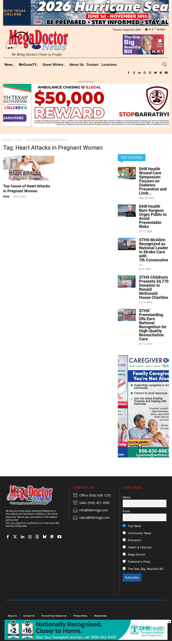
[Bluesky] (155, 73)
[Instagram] (144, 73)
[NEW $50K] (86, 105)
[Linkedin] (139, 73)
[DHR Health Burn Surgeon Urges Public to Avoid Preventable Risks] (127, 210)
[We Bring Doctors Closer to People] (36, 495)
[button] (164, 64)
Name (126, 497)
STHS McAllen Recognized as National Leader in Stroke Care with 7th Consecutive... (153, 251)
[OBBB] (143, 44)
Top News (134, 526)
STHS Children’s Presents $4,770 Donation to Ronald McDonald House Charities (153, 287)
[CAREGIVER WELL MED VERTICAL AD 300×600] (143, 406)
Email (126, 511)
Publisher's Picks (138, 561)
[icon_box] (92, 495)
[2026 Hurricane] (86, 12)
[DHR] (86, 639)
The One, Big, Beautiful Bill (145, 569)
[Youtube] (166, 73)
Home (7, 140)
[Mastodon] (160, 73)
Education (134, 540)
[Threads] (150, 73)
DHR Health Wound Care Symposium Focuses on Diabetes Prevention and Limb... (153, 180)
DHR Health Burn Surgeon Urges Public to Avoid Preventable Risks (153, 216)
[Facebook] (128, 73)
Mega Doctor (136, 554)
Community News (139, 533)
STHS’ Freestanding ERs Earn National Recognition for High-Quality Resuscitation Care (153, 324)
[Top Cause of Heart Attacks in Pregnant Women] (28, 168)
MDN (6, 196)
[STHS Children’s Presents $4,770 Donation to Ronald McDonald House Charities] (127, 281)
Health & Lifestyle (139, 547)
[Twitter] (134, 73)
